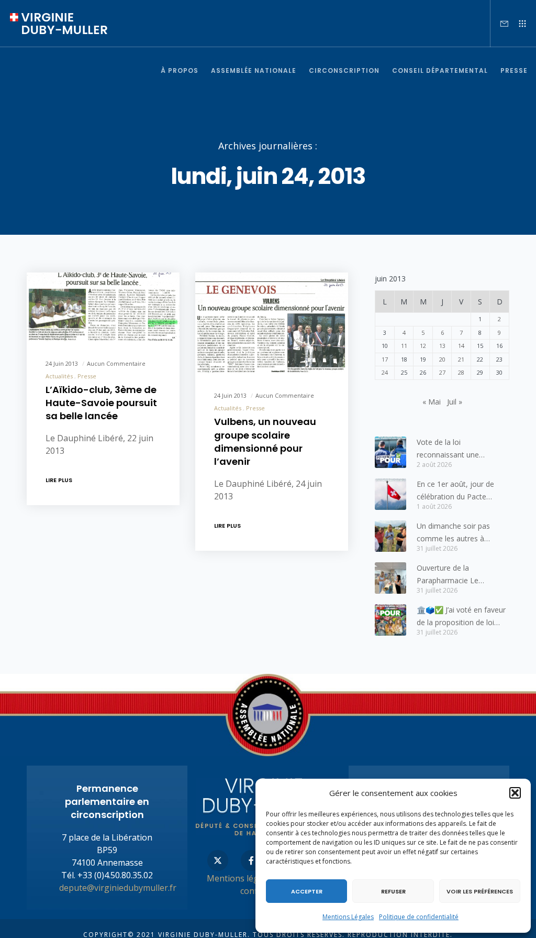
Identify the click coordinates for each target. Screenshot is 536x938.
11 (404, 346)
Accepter (306, 891)
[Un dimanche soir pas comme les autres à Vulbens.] (390, 536)
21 (461, 359)
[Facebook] (251, 860)
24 (385, 372)
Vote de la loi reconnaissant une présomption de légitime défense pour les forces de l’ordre (462, 449)
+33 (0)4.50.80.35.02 (115, 875)
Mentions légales (240, 878)
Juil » (454, 402)
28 (461, 372)
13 (442, 346)
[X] (217, 860)
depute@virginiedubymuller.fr (117, 887)
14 (461, 346)
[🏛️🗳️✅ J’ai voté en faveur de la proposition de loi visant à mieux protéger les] (390, 620)
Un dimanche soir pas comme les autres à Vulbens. (453, 533)
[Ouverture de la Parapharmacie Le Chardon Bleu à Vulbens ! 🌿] (390, 578)
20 (442, 359)
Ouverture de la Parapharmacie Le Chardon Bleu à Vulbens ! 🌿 (459, 575)
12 (423, 346)
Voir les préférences (479, 891)
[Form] (499, 23)
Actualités (59, 376)
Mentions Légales (348, 916)
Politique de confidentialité (419, 916)
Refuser (393, 891)
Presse (86, 376)
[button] (515, 793)
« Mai (431, 402)
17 (385, 359)
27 (442, 372)
